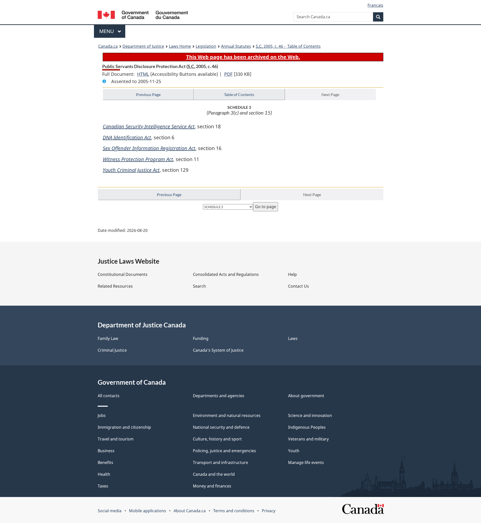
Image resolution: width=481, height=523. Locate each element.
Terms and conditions (233, 510)
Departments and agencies (218, 395)
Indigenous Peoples (307, 427)
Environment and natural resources (227, 415)
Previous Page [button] (148, 94)
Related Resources (115, 286)
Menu (107, 31)
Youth (293, 450)
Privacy (268, 510)
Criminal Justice (112, 350)
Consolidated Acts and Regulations (226, 274)
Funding (200, 338)
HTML (143, 74)
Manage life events (306, 462)
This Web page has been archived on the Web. (243, 57)
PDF (228, 74)
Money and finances (212, 486)
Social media (110, 510)
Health (104, 474)
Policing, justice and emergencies (224, 450)
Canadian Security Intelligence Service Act (149, 126)
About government (306, 395)
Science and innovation (310, 415)
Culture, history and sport (217, 439)
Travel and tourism (116, 439)
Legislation (206, 46)
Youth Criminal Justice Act (131, 170)
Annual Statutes (236, 46)
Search (199, 286)
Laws (293, 338)
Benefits (105, 462)
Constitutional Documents (123, 274)
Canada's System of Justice (218, 350)
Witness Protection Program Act (138, 159)
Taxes (103, 486)
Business (106, 450)
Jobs (102, 415)
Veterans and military (308, 439)
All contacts (108, 395)
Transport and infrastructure (220, 462)
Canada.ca (108, 46)
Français (375, 5)
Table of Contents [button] (239, 94)
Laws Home (180, 46)
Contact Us (298, 286)
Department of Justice (143, 46)
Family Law (108, 338)
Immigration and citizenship (124, 427)
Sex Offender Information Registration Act (149, 148)
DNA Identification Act (127, 137)
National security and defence (221, 427)
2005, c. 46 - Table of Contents (288, 46)
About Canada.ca (190, 510)
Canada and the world (214, 474)
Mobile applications (147, 510)
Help (292, 274)
